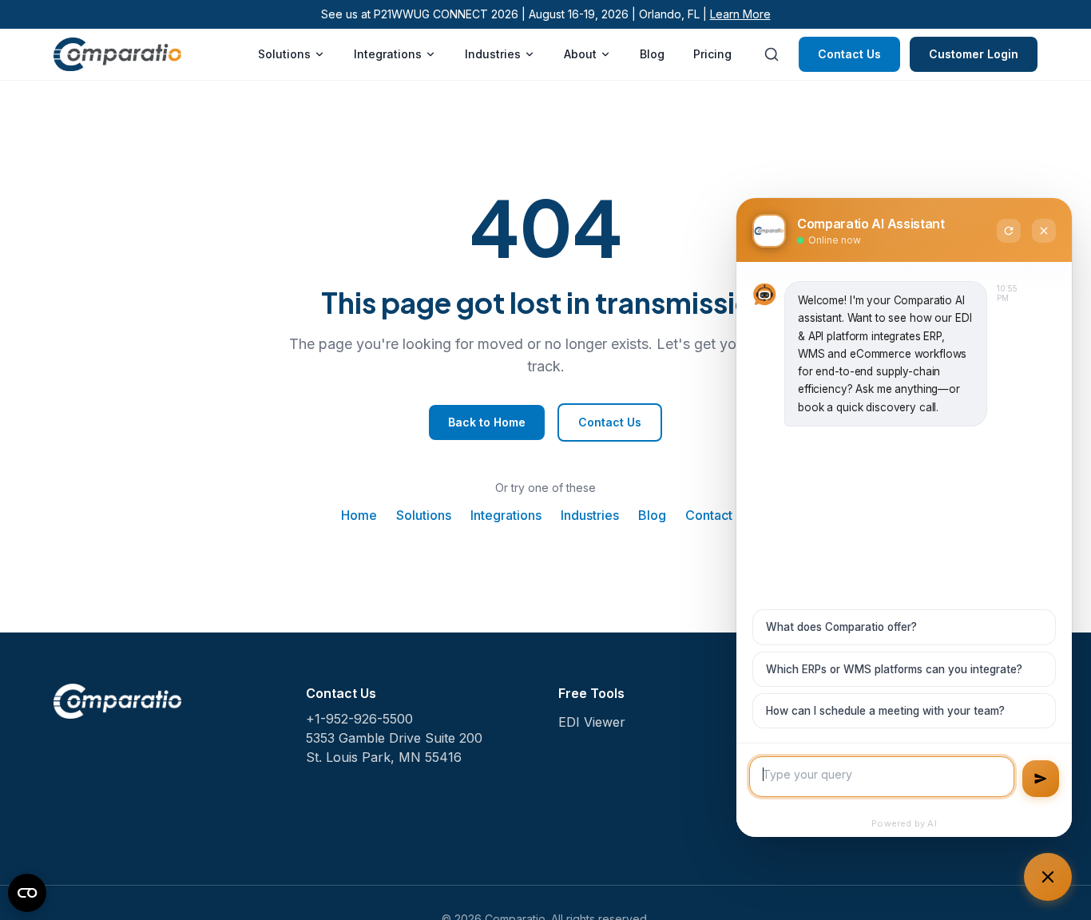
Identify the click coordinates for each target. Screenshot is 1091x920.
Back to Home (487, 422)
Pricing (712, 54)
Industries (493, 54)
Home (359, 515)
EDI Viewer (591, 722)
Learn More (740, 14)
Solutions (284, 54)
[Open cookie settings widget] (27, 893)
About (580, 54)
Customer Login (973, 54)
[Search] (772, 54)
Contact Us (849, 54)
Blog (652, 54)
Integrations (388, 54)
